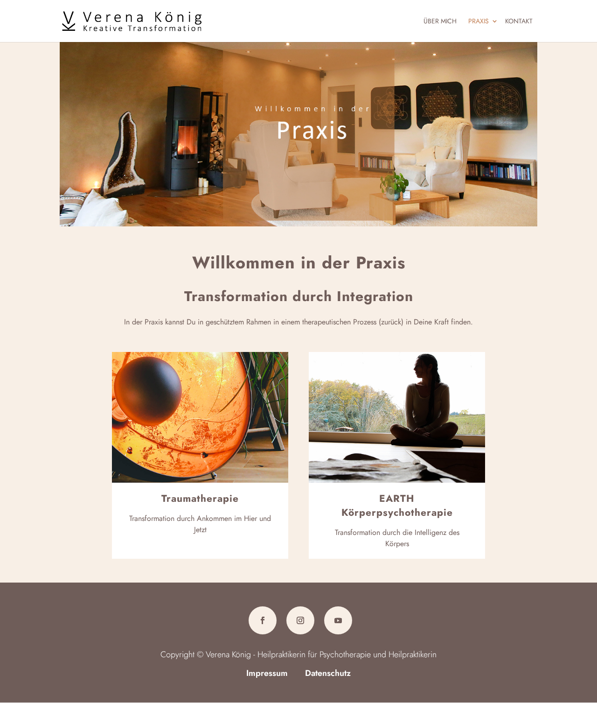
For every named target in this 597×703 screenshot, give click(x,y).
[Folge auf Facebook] (263, 620)
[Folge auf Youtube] (338, 620)
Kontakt (519, 21)
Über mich (440, 21)
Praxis (478, 21)
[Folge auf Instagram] (300, 620)
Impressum (267, 673)
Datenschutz (328, 673)
